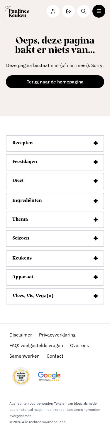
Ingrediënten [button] (27, 200)
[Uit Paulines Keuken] (17, 11)
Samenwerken (24, 356)
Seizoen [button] (20, 238)
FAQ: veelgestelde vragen (36, 345)
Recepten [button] (22, 143)
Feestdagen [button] (24, 162)
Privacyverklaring (57, 335)
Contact (55, 356)
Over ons (79, 345)
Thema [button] (20, 219)
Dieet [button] (18, 180)
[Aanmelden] (68, 11)
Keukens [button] (22, 258)
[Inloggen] (53, 11)
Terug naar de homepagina (55, 82)
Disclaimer (20, 335)
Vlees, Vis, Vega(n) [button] (32, 296)
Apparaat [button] (22, 277)
